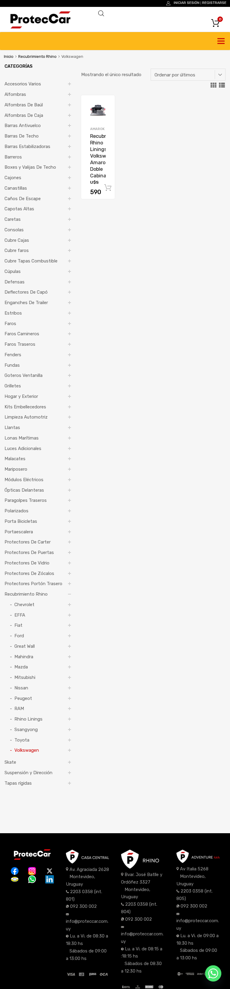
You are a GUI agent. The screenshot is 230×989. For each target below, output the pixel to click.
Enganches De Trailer (26, 302)
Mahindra (23, 656)
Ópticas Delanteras (24, 490)
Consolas (14, 229)
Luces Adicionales (22, 448)
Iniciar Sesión (186, 3)
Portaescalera (18, 531)
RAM (19, 708)
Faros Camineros (21, 333)
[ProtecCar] (40, 27)
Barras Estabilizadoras (27, 146)
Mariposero (15, 469)
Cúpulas (12, 271)
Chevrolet (24, 604)
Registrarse (214, 3)
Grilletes (12, 386)
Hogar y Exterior (21, 396)
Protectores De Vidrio (26, 563)
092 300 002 (83, 906)
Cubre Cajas (16, 240)
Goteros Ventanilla (23, 375)
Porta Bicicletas (20, 521)
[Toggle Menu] (222, 41)
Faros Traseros (19, 344)
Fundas (12, 365)
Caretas (12, 219)
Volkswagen (26, 750)
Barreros (13, 157)
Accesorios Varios (22, 84)
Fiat (18, 625)
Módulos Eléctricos (23, 479)
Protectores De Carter (27, 542)
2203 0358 (81, 891)
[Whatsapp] (213, 973)
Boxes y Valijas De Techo (30, 167)
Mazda (21, 667)
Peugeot (23, 698)
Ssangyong (26, 729)
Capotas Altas (19, 209)
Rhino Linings (28, 719)
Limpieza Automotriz (26, 417)
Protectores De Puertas (29, 552)
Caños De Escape (22, 198)
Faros (10, 323)
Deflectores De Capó (26, 292)
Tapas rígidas (18, 783)
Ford (19, 635)
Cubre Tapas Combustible (31, 261)
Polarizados (16, 511)
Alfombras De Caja (23, 115)
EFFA (19, 615)
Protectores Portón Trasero (33, 583)
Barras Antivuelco (22, 125)
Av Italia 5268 (194, 869)
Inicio (8, 56)
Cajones (12, 177)
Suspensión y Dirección (28, 772)
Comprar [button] (107, 188)
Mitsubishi (24, 677)
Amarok (97, 129)
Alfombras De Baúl (23, 105)
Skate (10, 762)
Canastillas (15, 188)
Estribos (13, 313)
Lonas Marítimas (21, 438)
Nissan (21, 688)
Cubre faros (16, 250)
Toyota (21, 740)
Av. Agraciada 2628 (89, 869)
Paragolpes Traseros (25, 500)
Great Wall (24, 646)
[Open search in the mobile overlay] (158, 13)
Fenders (12, 354)
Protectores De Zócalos (29, 573)
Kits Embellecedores (25, 407)
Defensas (14, 282)
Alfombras (15, 94)
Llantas (12, 427)
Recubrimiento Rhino (37, 56)
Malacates (14, 458)
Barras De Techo (21, 136)
